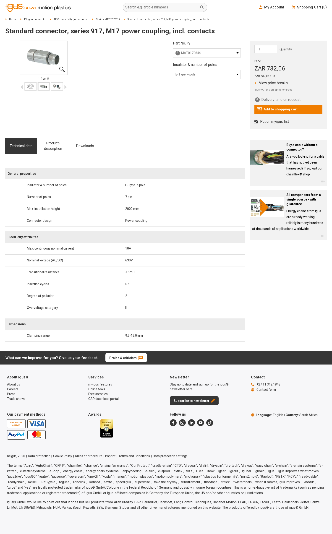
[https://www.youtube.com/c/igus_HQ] (200, 422)
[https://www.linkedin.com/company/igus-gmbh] (191, 422)
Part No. (179, 43)
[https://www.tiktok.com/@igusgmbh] (209, 422)
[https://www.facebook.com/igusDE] (173, 422)
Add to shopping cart (277, 110)
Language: (269, 415)
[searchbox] (161, 7)
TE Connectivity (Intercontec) (71, 19)
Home (13, 19)
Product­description (53, 146)
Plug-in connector (35, 19)
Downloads (85, 146)
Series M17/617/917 (108, 19)
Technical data (21, 146)
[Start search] (202, 7)
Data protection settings (170, 456)
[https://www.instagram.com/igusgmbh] (182, 422)
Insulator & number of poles (195, 65)
